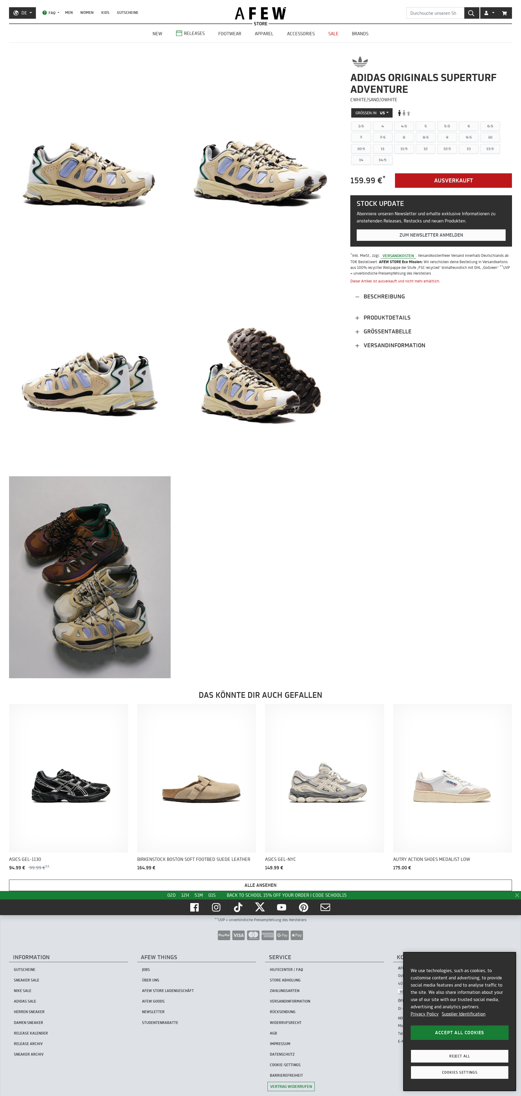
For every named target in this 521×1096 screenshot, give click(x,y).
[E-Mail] (326, 907)
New (157, 33)
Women (86, 12)
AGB (273, 1033)
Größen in (370, 112)
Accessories (301, 33)
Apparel (264, 33)
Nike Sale (22, 990)
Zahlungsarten (284, 990)
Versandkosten (398, 255)
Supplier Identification (463, 1014)
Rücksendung (282, 1011)
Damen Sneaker (28, 1022)
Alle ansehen (260, 885)
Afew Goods (153, 1001)
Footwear (229, 33)
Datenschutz (282, 1054)
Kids (105, 12)
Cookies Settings (460, 1072)
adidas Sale (25, 1001)
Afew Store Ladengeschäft (168, 990)
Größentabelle (387, 331)
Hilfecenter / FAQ (286, 969)
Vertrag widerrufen (291, 1086)
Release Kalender (31, 1033)
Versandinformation (393, 345)
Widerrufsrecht (286, 1022)
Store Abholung (285, 980)
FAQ (52, 13)
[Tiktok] (238, 907)
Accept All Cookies (459, 1032)
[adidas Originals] (360, 61)
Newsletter (153, 1011)
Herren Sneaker (29, 1011)
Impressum (280, 1043)
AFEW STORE (260, 13)
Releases (194, 33)
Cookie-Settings (285, 1065)
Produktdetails (386, 317)
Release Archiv (28, 1043)
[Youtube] (282, 907)
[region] (459, 1021)
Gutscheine (127, 12)
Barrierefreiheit (286, 1075)
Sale (333, 33)
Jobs (146, 969)
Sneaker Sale (26, 980)
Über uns (150, 980)
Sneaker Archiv (29, 1054)
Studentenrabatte (160, 1022)
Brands (360, 33)
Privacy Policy (425, 1014)
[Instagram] (216, 907)
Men (69, 12)
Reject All (459, 1056)
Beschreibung (383, 296)
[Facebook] (195, 907)
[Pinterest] (304, 907)
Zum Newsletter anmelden (431, 235)
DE (24, 13)
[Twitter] (260, 907)
